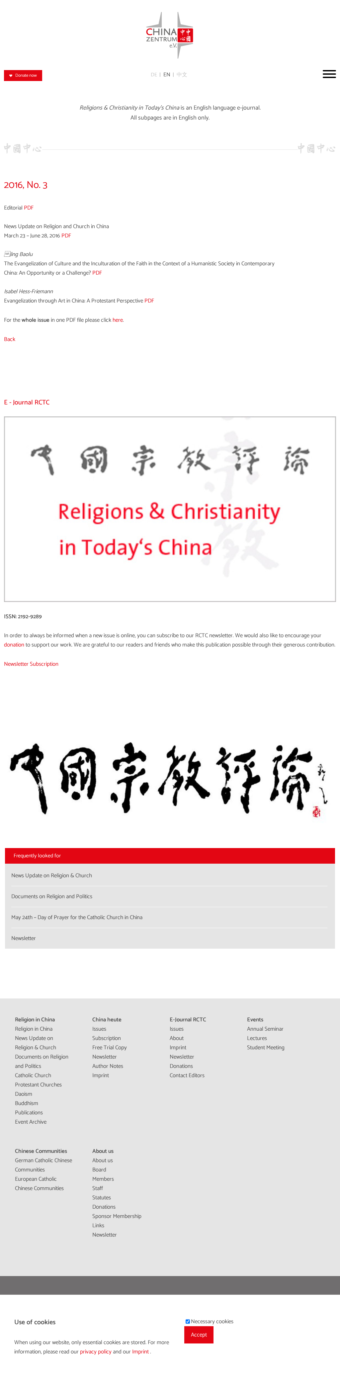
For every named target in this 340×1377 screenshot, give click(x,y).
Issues (99, 1029)
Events (255, 1019)
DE (154, 74)
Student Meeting (266, 1047)
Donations (181, 1066)
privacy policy (96, 1351)
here (118, 320)
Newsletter (104, 1057)
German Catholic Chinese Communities (43, 1165)
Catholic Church (33, 1075)
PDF (29, 208)
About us (103, 1151)
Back (9, 339)
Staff (97, 1188)
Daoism (23, 1094)
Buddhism (26, 1103)
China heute (107, 1019)
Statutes (101, 1197)
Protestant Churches (38, 1084)
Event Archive (30, 1122)
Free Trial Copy (109, 1047)
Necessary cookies (212, 1321)
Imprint (100, 1075)
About (177, 1038)
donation (14, 644)
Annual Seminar (265, 1029)
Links (98, 1225)
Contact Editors (187, 1075)
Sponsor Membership (116, 1216)
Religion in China (35, 1019)
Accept (199, 1334)
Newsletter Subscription (31, 664)
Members (103, 1179)
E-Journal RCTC (188, 1019)
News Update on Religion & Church (35, 1043)
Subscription (106, 1038)
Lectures (257, 1038)
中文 (182, 74)
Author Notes (107, 1066)
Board (99, 1169)
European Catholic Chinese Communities (39, 1183)
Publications (29, 1112)
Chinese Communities (41, 1151)
